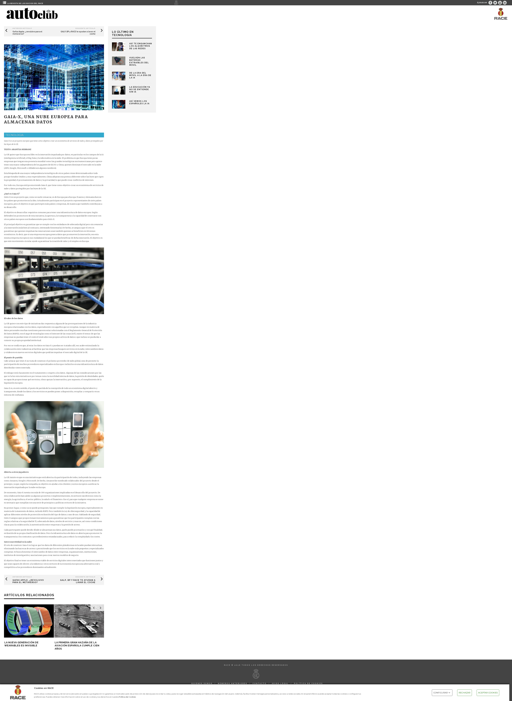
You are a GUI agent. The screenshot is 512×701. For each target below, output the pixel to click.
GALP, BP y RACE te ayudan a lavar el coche (77, 581)
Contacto (260, 683)
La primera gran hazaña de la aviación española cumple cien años (77, 645)
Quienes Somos (202, 683)
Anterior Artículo (22, 28)
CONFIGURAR (440, 692)
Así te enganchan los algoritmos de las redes (140, 46)
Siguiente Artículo (85, 28)
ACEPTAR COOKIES (488, 692)
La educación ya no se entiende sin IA (139, 89)
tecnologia (14, 135)
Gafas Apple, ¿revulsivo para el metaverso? (28, 581)
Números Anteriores (232, 683)
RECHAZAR (464, 692)
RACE (40, 3)
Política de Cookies (127, 697)
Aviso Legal (280, 683)
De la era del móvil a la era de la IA (140, 75)
